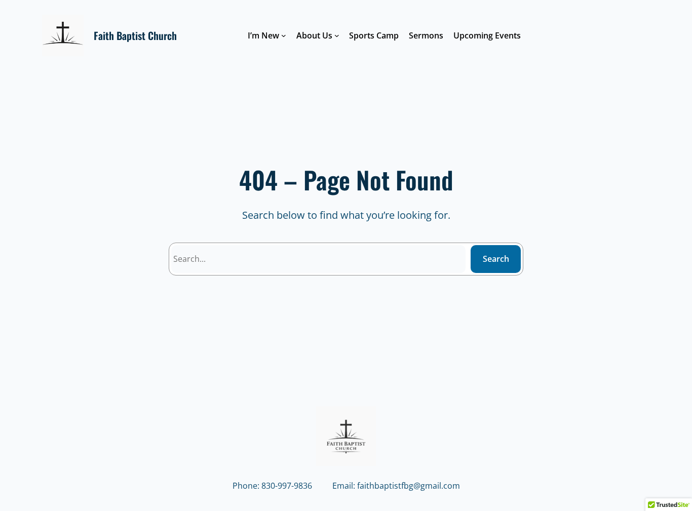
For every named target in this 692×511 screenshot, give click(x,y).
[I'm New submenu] (283, 35)
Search (496, 258)
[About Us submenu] (336, 35)
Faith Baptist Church (135, 35)
